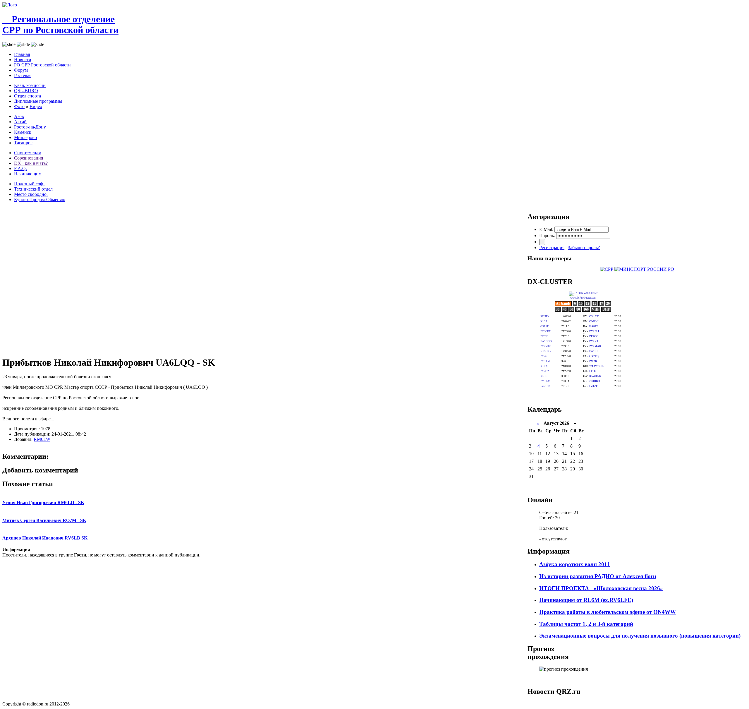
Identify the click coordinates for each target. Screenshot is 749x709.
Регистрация (551, 247)
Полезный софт (29, 183)
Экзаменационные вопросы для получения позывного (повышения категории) (640, 636)
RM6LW (42, 439)
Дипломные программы (38, 101)
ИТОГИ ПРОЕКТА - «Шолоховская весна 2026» (601, 588)
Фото (19, 106)
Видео (36, 106)
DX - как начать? (31, 163)
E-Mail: (546, 229)
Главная (22, 54)
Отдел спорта (27, 95)
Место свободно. (31, 194)
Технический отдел (33, 188)
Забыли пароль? (584, 247)
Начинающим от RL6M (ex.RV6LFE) (586, 600)
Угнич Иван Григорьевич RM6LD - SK (43, 502)
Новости (22, 59)
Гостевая (22, 75)
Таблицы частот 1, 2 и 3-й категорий (586, 624)
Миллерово (25, 137)
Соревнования (28, 157)
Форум (21, 70)
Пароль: (547, 235)
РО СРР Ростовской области (42, 64)
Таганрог (23, 142)
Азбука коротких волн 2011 (574, 564)
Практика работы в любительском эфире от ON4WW (607, 612)
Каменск (22, 132)
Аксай (20, 121)
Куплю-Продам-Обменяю (39, 199)
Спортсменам (27, 152)
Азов (19, 116)
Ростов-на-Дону (30, 126)
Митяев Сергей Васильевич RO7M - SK (44, 520)
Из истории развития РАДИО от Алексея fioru (597, 576)
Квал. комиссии (30, 85)
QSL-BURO (26, 90)
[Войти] (542, 242)
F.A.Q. (20, 168)
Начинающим (28, 173)
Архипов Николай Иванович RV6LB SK (44, 537)
